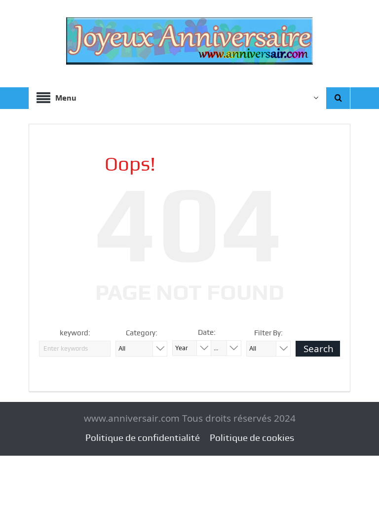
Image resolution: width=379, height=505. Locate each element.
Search (318, 348)
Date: (207, 332)
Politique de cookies (252, 437)
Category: (141, 332)
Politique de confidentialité (142, 437)
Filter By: (268, 332)
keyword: (75, 332)
